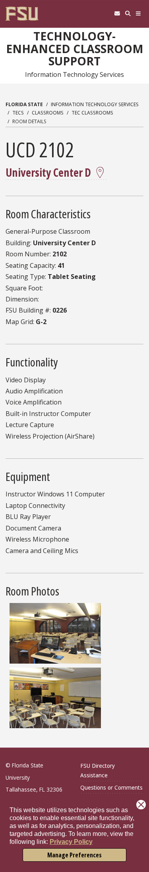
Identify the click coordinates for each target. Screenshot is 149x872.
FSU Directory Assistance (97, 770)
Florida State (24, 104)
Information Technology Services (95, 104)
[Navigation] (138, 14)
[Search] (127, 14)
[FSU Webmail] (117, 14)
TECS (18, 112)
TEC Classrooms (92, 112)
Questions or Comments (111, 787)
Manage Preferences (74, 855)
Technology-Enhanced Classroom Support (74, 49)
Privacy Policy (71, 841)
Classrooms (48, 112)
